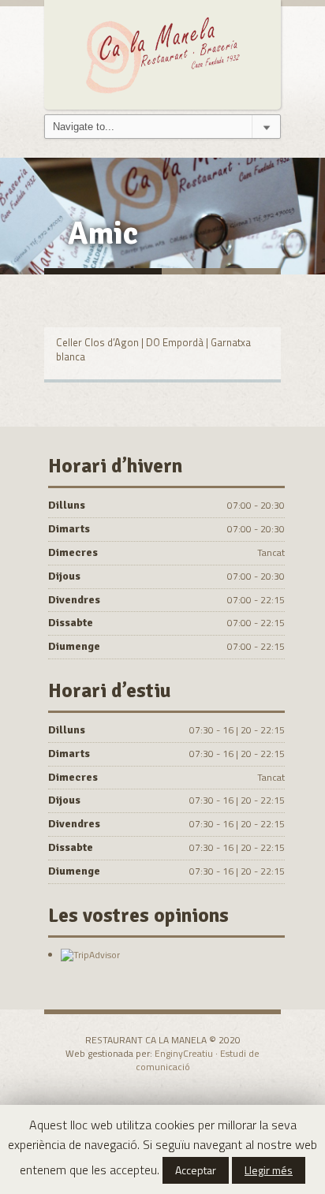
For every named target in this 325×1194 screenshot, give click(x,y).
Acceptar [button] (195, 1170)
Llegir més (269, 1170)
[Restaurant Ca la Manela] (162, 53)
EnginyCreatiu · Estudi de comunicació (198, 1060)
